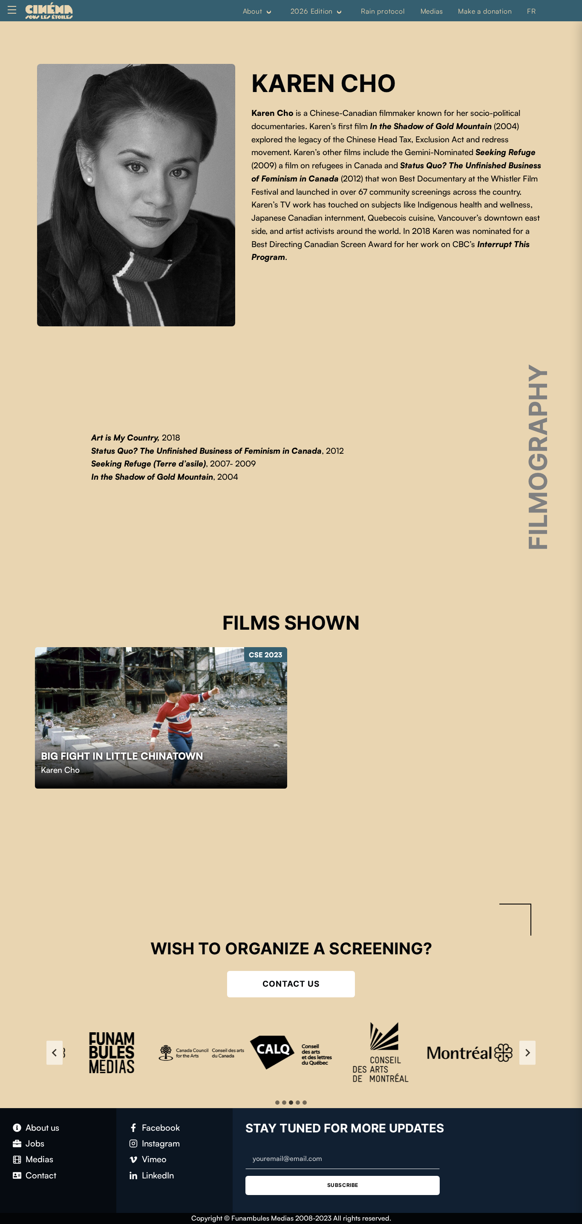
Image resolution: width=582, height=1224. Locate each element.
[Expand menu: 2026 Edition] (339, 11)
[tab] (277, 1102)
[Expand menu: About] (269, 11)
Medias (432, 11)
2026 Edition (312, 11)
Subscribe (342, 1185)
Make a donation (485, 11)
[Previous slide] (54, 1053)
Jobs (35, 1143)
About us (42, 1127)
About (252, 11)
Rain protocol (383, 11)
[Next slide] (527, 1053)
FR (531, 11)
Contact (41, 1175)
